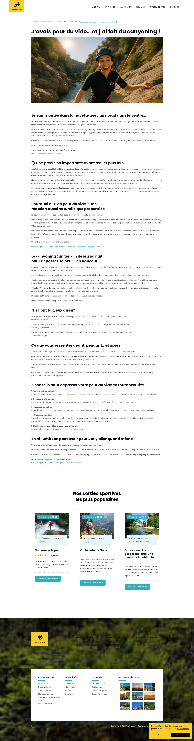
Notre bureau (44, 683)
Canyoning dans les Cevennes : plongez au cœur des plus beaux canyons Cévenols (67, 246)
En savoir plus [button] (183, 729)
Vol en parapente (100, 690)
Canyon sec (70, 694)
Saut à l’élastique (99, 694)
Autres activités (157, 7)
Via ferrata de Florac (94, 550)
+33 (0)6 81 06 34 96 (85, 647)
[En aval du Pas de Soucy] (149, 706)
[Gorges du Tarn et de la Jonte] (125, 696)
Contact (174, 7)
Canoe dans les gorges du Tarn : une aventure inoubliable (139, 553)
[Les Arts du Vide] (17, 6)
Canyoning (109, 7)
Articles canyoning (70, 22)
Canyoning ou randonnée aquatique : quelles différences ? (56, 462)
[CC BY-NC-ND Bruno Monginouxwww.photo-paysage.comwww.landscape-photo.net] (125, 706)
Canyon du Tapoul (47, 550)
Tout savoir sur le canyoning (50, 22)
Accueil (96, 7)
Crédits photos (44, 690)
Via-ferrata (125, 7)
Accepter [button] (180, 735)
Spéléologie (97, 687)
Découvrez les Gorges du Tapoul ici (46, 153)
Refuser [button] (161, 735)
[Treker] (40, 638)
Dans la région (44, 687)
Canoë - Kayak (98, 683)
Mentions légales (45, 694)
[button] (92, 603)
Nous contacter (45, 703)
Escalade (140, 7)
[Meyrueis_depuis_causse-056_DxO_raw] (125, 687)
